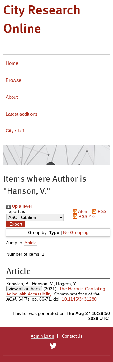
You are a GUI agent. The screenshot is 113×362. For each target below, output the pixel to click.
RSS (101, 211)
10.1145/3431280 (79, 298)
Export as (15, 211)
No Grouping (76, 232)
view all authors (24, 288)
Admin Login (42, 336)
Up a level (21, 206)
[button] (15, 224)
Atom (83, 211)
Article (30, 242)
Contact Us (72, 336)
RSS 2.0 (86, 216)
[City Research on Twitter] (53, 346)
